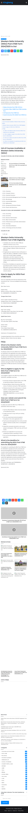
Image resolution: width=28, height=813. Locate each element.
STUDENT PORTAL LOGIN (7, 763)
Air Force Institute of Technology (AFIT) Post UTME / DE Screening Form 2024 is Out (18, 165)
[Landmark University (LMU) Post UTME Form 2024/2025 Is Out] (7, 563)
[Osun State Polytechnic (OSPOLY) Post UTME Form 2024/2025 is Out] (21, 621)
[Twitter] (6, 500)
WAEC (3, 782)
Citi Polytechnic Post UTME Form (11, 113)
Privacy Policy (21, 810)
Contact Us (15, 810)
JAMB (3, 768)
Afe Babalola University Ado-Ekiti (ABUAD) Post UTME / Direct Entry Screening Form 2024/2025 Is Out (6, 674)
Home (3, 36)
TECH (3, 770)
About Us (10, 810)
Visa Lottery (4, 776)
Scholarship (4, 784)
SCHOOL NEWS (5, 774)
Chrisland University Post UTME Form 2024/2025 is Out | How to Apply (21, 569)
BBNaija (3, 772)
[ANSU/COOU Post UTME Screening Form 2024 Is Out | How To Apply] (4, 179)
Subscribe (5, 802)
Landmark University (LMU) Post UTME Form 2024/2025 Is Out (6, 568)
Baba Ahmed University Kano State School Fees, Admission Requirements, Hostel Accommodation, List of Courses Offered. (13, 723)
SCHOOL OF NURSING (6, 761)
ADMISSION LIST (5, 759)
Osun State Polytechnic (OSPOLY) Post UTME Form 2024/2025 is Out (21, 672)
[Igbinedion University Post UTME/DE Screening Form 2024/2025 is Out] (21, 548)
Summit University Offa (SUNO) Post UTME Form (15, 115)
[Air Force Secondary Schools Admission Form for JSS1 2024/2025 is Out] (4, 184)
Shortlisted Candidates (6, 757)
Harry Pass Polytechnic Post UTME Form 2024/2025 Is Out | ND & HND (6, 555)
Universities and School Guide (8, 751)
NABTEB (3, 788)
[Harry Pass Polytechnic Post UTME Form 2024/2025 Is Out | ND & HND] (7, 548)
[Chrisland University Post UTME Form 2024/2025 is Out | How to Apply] (21, 563)
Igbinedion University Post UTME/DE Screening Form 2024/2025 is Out (21, 555)
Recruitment (4, 755)
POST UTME (7, 36)
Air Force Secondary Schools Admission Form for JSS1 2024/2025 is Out (17, 184)
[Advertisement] (14, 20)
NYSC (3, 780)
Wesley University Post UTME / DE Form (12, 107)
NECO (3, 786)
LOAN (3, 778)
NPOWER (4, 766)
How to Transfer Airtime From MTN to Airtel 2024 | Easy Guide (14, 733)
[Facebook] (3, 500)
